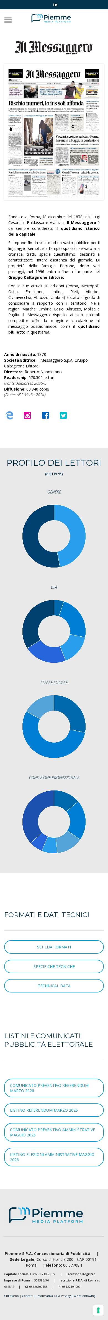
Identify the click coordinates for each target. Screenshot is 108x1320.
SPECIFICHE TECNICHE (54, 966)
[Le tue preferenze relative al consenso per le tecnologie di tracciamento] (98, 1310)
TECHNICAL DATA (54, 985)
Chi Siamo (11, 1296)
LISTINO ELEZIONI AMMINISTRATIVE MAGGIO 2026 (52, 1157)
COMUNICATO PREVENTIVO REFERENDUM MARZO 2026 (49, 1088)
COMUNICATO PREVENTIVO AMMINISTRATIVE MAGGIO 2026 (52, 1132)
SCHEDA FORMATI (54, 947)
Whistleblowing (84, 1296)
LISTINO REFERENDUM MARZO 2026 (44, 1110)
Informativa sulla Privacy (54, 1296)
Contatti (28, 1296)
